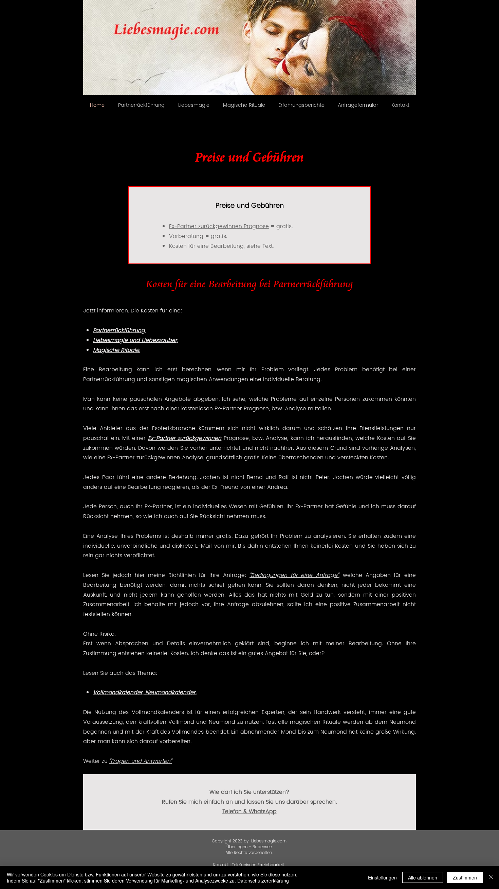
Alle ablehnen (422, 877)
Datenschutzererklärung (263, 880)
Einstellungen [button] (382, 877)
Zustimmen (465, 877)
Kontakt (220, 865)
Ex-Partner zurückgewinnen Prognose (219, 226)
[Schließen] (491, 877)
